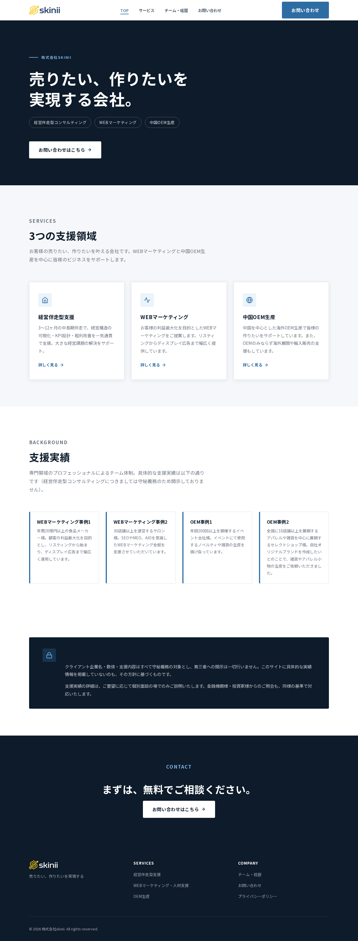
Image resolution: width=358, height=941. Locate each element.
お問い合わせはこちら (62, 149)
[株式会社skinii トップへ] (44, 10)
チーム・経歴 (176, 10)
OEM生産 (141, 896)
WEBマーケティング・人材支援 (161, 885)
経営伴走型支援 (147, 874)
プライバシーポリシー (257, 896)
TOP (124, 10)
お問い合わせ (210, 10)
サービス (146, 10)
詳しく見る (48, 364)
